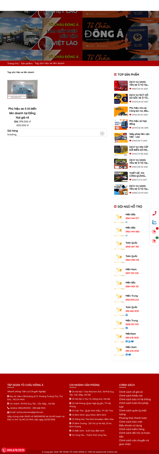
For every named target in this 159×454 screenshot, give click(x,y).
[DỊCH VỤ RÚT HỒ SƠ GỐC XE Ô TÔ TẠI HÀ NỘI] (121, 98)
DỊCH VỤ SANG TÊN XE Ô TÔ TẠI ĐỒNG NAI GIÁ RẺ (138, 162)
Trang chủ (12, 63)
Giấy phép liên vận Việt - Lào (139, 135)
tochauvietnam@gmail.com (29, 412)
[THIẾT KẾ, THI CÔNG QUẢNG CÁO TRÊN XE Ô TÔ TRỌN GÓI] (121, 176)
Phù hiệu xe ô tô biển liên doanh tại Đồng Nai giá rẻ (22, 113)
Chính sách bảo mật (130, 421)
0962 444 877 (132, 218)
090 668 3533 (132, 311)
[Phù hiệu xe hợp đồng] (121, 124)
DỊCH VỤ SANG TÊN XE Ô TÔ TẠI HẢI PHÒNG (138, 188)
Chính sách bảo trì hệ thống (135, 399)
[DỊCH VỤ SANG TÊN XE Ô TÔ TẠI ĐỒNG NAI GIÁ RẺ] (121, 163)
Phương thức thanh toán (133, 417)
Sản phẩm (26, 63)
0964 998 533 (132, 259)
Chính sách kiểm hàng (131, 429)
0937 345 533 (132, 273)
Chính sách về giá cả (131, 391)
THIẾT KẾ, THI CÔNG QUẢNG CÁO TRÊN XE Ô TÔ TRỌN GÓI (138, 177)
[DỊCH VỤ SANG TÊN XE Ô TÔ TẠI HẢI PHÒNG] (121, 189)
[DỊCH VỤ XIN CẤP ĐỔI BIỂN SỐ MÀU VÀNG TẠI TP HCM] (121, 150)
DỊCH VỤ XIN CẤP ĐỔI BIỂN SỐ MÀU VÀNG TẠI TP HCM (139, 149)
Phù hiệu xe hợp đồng (138, 122)
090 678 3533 (132, 337)
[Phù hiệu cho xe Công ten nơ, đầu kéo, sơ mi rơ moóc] (121, 111)
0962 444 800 (132, 231)
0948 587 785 (132, 246)
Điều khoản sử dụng (130, 425)
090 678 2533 (132, 350)
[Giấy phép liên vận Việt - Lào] (121, 137)
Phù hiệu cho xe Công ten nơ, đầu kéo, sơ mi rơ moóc (139, 110)
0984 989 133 (132, 286)
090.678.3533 (24, 408)
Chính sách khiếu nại (131, 395)
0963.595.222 (132, 299)
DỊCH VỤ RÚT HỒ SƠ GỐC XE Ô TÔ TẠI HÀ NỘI (138, 97)
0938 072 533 (132, 324)
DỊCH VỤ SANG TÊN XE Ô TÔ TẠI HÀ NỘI (138, 84)
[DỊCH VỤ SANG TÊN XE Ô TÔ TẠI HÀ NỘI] (121, 85)
